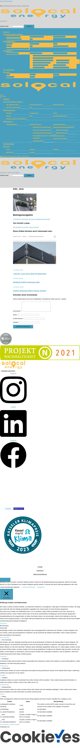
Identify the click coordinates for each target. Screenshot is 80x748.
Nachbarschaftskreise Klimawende (64, 55)
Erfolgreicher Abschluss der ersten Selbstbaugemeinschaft (32, 219)
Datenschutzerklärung (40, 574)
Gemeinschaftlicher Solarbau (13, 34)
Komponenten (34, 44)
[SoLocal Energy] (39, 18)
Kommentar (17, 311)
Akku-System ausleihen (61, 67)
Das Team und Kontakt (13, 39)
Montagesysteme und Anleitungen (17, 48)
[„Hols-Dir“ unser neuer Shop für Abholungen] (34, 265)
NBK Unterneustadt (62, 60)
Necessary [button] (3, 623)
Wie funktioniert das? (13, 37)
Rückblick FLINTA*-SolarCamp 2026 (26, 282)
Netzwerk (56, 74)
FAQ (31, 39)
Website (15, 322)
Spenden (33, 74)
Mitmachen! (10, 77)
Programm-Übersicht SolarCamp (44, 60)
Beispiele (9, 44)
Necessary (5, 625)
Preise (55, 44)
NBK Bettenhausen (62, 63)
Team (8, 74)
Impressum (40, 570)
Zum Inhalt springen (6, 1)
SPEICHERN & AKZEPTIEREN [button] (10, 724)
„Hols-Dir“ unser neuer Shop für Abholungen (29, 274)
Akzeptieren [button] (40, 587)
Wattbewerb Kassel (59, 65)
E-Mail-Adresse (18, 318)
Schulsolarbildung (12, 53)
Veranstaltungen (8, 70)
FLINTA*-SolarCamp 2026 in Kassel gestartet (29, 291)
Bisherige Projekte (59, 37)
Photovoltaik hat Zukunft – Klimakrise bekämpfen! (44, 137)
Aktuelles (6, 32)
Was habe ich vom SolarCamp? (43, 55)
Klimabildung (7, 51)
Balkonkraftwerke (9, 41)
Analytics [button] (3, 675)
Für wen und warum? (37, 37)
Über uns (6, 72)
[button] (3, 21)
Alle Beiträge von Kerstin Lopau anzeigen (26, 227)
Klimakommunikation (60, 53)
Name (15, 315)
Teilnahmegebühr (38, 67)
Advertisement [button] (4, 684)
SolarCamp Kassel (36, 53)
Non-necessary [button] (4, 637)
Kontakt (32, 77)
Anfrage (9, 46)
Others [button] (2, 694)
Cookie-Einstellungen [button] (28, 587)
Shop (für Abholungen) (60, 46)
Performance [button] (4, 666)
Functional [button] (3, 656)
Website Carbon (18, 508)
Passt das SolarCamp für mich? (43, 58)
